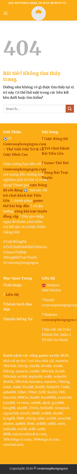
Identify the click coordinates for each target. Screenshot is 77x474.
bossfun (36, 382)
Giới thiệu (13, 285)
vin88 (34, 371)
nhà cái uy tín (14, 361)
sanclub (63, 418)
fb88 (20, 418)
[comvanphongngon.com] (38, 13)
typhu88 (35, 376)
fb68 (30, 424)
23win (34, 408)
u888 (51, 424)
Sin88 (34, 397)
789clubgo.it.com (17, 439)
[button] (5, 13)
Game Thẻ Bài (56, 163)
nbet (41, 418)
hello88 (46, 408)
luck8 (60, 371)
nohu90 (59, 376)
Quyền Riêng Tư (18, 319)
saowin (50, 382)
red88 (46, 413)
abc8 (46, 403)
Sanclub (9, 397)
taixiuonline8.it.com (29, 434)
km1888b (48, 397)
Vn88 (65, 387)
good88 (58, 403)
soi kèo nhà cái (41, 361)
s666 (7, 387)
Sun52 (52, 392)
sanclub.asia (13, 444)
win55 (25, 413)
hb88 (35, 413)
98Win (22, 397)
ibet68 (8, 382)
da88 (17, 387)
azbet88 (9, 392)
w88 (32, 429)
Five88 (27, 387)
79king (64, 382)
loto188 (9, 403)
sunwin (61, 361)
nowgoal (62, 408)
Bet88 (40, 387)
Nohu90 (52, 387)
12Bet (21, 392)
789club (9, 366)
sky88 (34, 366)
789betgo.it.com (46, 439)
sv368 (22, 376)
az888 (36, 403)
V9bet (32, 392)
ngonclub (10, 413)
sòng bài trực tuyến (30, 211)
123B (42, 392)
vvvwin (23, 403)
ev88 (48, 376)
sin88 (57, 366)
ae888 (41, 424)
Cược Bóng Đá (56, 139)
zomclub (64, 397)
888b (7, 434)
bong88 (9, 408)
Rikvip (8, 371)
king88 (9, 418)
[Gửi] (70, 109)
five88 (46, 366)
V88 (62, 392)
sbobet (8, 424)
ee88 (41, 429)
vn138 (22, 429)
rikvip (22, 366)
